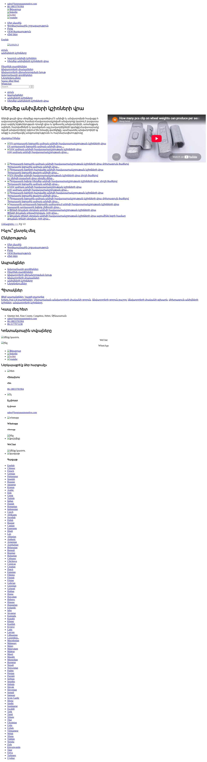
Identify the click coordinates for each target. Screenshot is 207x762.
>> (17, 224)
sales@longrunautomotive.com (22, 3)
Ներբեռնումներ (11, 78)
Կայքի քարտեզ (34, 297)
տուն (4, 50)
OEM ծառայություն (19, 31)
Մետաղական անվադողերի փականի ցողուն (62, 299)
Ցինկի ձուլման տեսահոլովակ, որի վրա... (33, 213)
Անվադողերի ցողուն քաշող (109, 299)
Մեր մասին (14, 23)
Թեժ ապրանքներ (12, 297)
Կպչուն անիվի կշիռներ (22, 58)
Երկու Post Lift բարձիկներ (17, 299)
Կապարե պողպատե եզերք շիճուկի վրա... (34, 207)
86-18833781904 (15, 6)
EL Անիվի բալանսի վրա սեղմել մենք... (30, 178)
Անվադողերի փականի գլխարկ (148, 299)
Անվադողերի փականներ (17, 69)
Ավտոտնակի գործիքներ (16, 75)
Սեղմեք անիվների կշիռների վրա (28, 61)
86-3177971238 (15, 324)
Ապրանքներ (15, 95)
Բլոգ (10, 28)
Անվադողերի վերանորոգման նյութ (23, 72)
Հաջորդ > (10, 224)
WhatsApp (6, 83)
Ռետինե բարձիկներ (14, 66)
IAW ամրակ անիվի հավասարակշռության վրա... (37, 152)
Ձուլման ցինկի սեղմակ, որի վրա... (28, 218)
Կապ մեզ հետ (10, 81)
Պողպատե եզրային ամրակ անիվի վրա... (33, 166)
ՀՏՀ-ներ (12, 34)
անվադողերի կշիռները (27, 302)
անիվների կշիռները (14, 53)
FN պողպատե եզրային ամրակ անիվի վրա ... (35, 146)
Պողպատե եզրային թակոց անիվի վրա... (33, 172)
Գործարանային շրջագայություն (27, 25)
